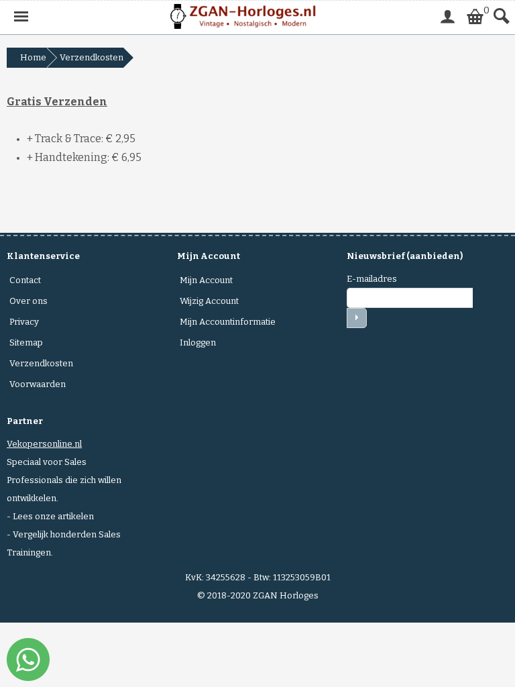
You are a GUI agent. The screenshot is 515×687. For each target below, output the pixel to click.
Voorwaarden (37, 384)
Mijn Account (206, 280)
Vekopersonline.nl (44, 444)
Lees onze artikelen (53, 516)
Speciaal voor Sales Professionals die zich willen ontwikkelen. (64, 480)
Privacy (24, 322)
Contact (25, 280)
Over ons (28, 301)
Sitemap (26, 342)
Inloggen (198, 342)
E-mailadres (372, 279)
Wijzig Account (209, 301)
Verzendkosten (41, 363)
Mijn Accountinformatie (228, 322)
